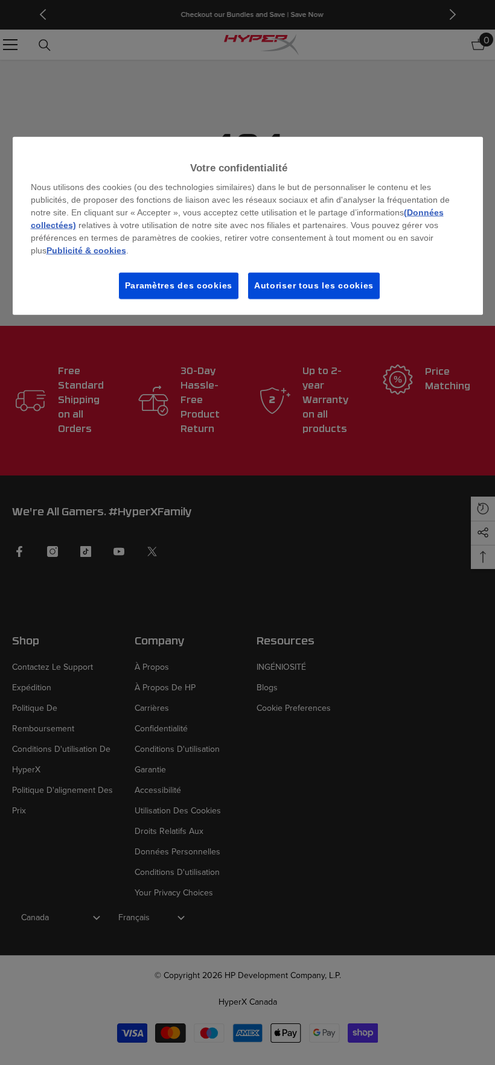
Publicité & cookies (86, 250)
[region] (248, 225)
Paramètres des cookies (178, 285)
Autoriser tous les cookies (314, 285)
